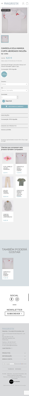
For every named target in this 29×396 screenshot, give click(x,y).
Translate (24, 363)
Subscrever (14, 314)
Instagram (18, 369)
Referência (4, 129)
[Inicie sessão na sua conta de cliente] (23, 3)
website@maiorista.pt (11, 345)
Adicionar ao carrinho (14, 106)
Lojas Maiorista (7, 348)
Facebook (11, 369)
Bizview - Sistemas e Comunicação (18, 385)
